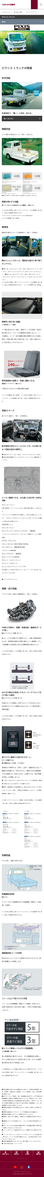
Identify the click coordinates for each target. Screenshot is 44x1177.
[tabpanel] (22, 39)
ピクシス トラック (8, 17)
